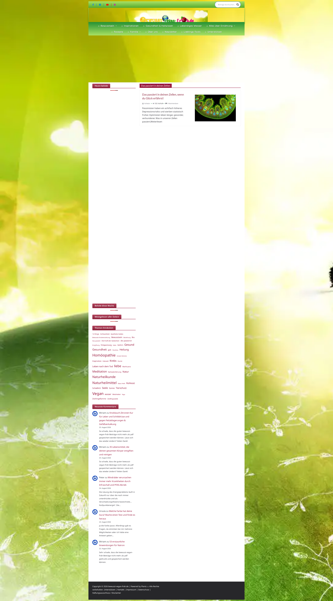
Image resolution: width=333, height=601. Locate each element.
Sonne (112, 388)
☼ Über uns (151, 31)
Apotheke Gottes (117, 334)
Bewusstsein (116, 337)
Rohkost (130, 383)
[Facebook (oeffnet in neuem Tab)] (94, 4)
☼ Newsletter (169, 31)
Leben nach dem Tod (102, 366)
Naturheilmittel (104, 382)
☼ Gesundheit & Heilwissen (158, 25)
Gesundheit (99, 349)
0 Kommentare (172, 103)
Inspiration (96, 361)
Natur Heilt (121, 383)
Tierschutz (121, 387)
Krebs (113, 360)
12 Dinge (95, 334)
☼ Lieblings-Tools (190, 31)
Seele (105, 387)
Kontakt (120, 589)
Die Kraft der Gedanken (110, 341)
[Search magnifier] (237, 4)
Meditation (99, 371)
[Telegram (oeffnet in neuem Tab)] (101, 4)
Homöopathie (104, 355)
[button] (115, 26)
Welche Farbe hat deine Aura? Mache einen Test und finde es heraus (117, 515)
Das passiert (96, 341)
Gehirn (120, 345)
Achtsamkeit (105, 334)
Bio (133, 337)
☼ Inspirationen (130, 25)
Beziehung (127, 337)
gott (109, 350)
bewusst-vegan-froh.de (118, 586)
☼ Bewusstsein (106, 25)
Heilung (124, 349)
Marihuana (126, 366)
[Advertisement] (166, 59)
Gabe (114, 345)
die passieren (126, 341)
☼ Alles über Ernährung (219, 25)
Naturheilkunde (104, 377)
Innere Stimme (122, 356)
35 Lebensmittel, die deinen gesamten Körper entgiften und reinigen (116, 451)
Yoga (123, 394)
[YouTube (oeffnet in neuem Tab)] (109, 4)
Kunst (120, 361)
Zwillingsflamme (99, 399)
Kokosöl (105, 361)
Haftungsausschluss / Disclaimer (106, 593)
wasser (108, 394)
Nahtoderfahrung (114, 372)
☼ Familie (132, 31)
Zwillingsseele (112, 399)
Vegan (98, 393)
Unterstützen (109, 589)
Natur (126, 371)
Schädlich (96, 388)
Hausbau (115, 350)
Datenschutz (143, 589)
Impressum (131, 589)
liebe (117, 366)
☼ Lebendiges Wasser (189, 25)
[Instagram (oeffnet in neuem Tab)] (115, 4)
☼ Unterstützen (213, 31)
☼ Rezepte (117, 31)
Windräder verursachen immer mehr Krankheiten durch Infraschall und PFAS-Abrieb (115, 481)
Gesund (129, 344)
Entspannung (106, 345)
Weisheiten (116, 394)
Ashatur (147, 103)
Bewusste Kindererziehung (101, 337)
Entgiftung (96, 345)
